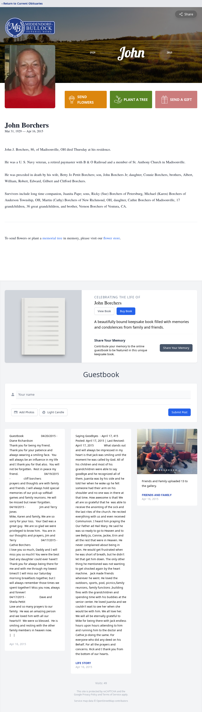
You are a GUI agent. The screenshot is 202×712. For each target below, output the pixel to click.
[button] (167, 451)
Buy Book (126, 311)
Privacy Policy (89, 694)
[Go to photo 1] (155, 470)
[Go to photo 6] (166, 470)
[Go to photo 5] (164, 470)
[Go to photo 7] (169, 470)
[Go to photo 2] (157, 470)
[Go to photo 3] (159, 470)
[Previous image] (141, 451)
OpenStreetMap (105, 701)
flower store (111, 238)
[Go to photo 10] (176, 470)
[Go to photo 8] (171, 470)
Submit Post (179, 412)
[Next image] (193, 451)
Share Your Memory (176, 348)
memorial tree (52, 238)
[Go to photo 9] (173, 470)
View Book (104, 311)
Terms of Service (112, 694)
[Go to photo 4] (162, 470)
